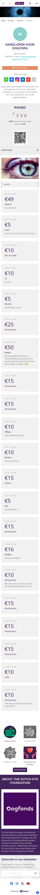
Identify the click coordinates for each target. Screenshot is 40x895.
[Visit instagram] (17, 884)
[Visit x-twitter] (22, 884)
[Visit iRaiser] (20, 891)
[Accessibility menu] (37, 892)
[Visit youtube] (28, 884)
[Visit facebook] (11, 884)
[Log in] (30, 3)
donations (20, 150)
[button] (3, 3)
